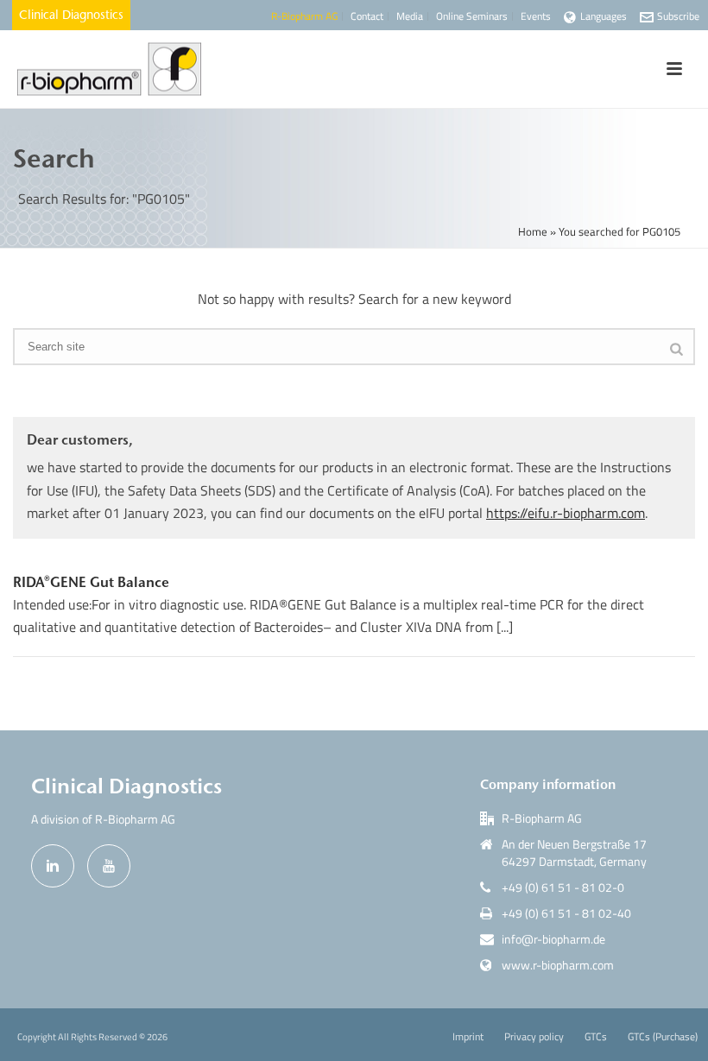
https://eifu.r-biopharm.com (565, 512)
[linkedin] (52, 865)
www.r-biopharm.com (558, 965)
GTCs (596, 1037)
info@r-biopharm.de (553, 939)
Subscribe (678, 16)
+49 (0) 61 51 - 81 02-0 (563, 887)
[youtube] (108, 865)
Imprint (468, 1037)
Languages (603, 16)
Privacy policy (534, 1037)
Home (532, 231)
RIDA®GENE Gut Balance (91, 581)
